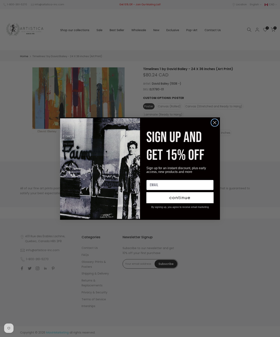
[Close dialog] (214, 122)
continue (180, 198)
